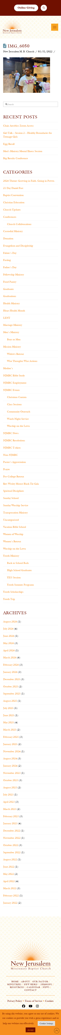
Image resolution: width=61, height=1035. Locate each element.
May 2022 (8, 873)
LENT (6, 317)
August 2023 (10, 787)
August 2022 (10, 859)
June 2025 (8, 715)
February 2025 (11, 736)
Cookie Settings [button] (46, 1023)
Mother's (8, 368)
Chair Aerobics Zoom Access (18, 125)
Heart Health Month (14, 310)
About (25, 981)
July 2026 (8, 628)
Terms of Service (33, 1000)
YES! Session (14, 577)
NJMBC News (11, 433)
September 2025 (11, 693)
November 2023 (11, 772)
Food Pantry (9, 281)
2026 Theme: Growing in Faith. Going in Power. (29, 180)
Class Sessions (14, 404)
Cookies (49, 1000)
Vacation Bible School (14, 526)
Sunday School (11, 498)
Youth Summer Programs (20, 584)
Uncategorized (11, 519)
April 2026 (9, 650)
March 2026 (9, 657)
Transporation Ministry (15, 512)
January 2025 (10, 744)
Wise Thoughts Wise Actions (22, 360)
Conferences (9, 216)
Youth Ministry (11, 555)
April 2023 (9, 801)
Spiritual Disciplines (13, 490)
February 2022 (11, 895)
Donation (8, 238)
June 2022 (8, 866)
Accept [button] (30, 1030)
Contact (30, 990)
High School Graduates (19, 570)
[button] (44, 8)
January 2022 (10, 902)
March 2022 (9, 888)
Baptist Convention (13, 195)
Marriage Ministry (12, 324)
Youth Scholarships (13, 591)
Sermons (46, 984)
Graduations (9, 296)
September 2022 (11, 852)
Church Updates (12, 209)
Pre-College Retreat (13, 476)
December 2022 (11, 830)
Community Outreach (18, 411)
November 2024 (11, 751)
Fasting (7, 260)
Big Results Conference (15, 158)
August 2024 (10, 758)
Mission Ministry (12, 346)
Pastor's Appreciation (14, 461)
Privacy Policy (14, 1000)
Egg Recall (9, 143)
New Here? (31, 984)
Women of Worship (13, 534)
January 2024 (10, 765)
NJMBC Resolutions (14, 440)
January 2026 (10, 671)
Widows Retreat (15, 353)
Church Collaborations (19, 224)
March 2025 (9, 729)
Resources (17, 987)
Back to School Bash (18, 562)
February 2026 (11, 664)
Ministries (14, 984)
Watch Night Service (18, 418)
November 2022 (11, 837)
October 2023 (10, 780)
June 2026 (8, 635)
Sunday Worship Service (15, 505)
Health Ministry (11, 303)
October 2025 (10, 686)
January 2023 (10, 823)
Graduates (8, 289)
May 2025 (8, 722)
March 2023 (9, 809)
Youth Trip (9, 599)
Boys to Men (13, 339)
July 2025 (8, 708)
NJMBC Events (11, 389)
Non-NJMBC (10, 454)
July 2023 (8, 794)
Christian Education (13, 202)
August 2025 (10, 700)
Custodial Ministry (13, 231)
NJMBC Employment (14, 382)
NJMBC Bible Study (14, 375)
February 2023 (11, 816)
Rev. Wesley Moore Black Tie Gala (21, 483)
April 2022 (9, 881)
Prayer (6, 469)
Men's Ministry (11, 332)
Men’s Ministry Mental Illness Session (22, 151)
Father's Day (9, 267)
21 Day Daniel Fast (13, 188)
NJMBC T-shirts (12, 447)
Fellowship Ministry (13, 274)
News (46, 987)
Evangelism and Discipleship (18, 245)
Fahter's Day (9, 252)
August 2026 (10, 621)
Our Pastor (40, 981)
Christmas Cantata (16, 397)
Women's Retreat (12, 541)
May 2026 (8, 643)
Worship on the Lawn (18, 425)
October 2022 (10, 845)
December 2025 (11, 679)
